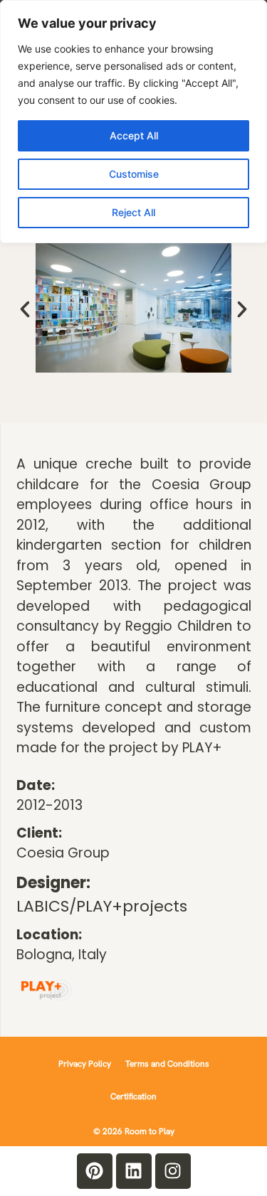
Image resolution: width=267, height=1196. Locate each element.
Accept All (134, 135)
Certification (133, 1096)
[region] (133, 121)
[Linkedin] (134, 1171)
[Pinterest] (94, 1171)
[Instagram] (173, 1171)
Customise (134, 174)
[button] (25, 309)
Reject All (133, 212)
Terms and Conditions (167, 1063)
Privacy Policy (84, 1063)
